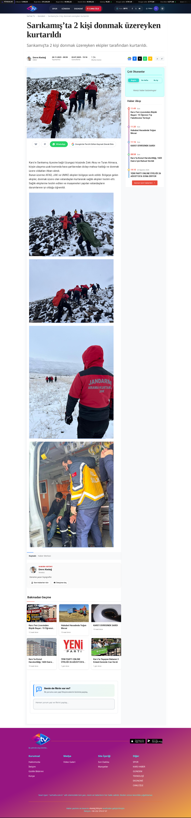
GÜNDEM (66, 9)
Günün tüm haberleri (143, 183)
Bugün (133, 80)
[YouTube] (139, 8)
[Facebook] (132, 8)
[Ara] (156, 8)
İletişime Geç (61, 583)
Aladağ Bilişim (96, 808)
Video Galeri (69, 762)
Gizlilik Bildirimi (36, 771)
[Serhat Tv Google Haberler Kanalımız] (129, 59)
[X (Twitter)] (136, 8)
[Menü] (162, 8)
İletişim (32, 766)
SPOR (54, 9)
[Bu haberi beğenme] (45, 144)
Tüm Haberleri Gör (41, 583)
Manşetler (103, 766)
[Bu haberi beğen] (36, 144)
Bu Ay (156, 80)
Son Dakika (103, 762)
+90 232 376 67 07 (99, 811)
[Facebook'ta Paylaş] (135, 59)
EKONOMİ (78, 9)
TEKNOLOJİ (138, 776)
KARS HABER (139, 766)
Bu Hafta (144, 80)
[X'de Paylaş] (140, 59)
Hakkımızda (34, 762)
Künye (32, 776)
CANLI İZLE (94, 9)
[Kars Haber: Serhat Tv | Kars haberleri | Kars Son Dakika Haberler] (32, 8)
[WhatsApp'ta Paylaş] (145, 59)
